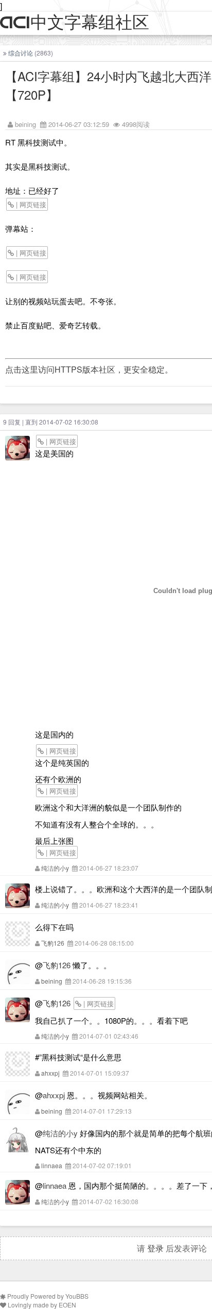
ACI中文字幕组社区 (74, 23)
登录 (155, 1248)
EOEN (67, 1304)
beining (25, 124)
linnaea (51, 1165)
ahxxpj (50, 1072)
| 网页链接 (30, 204)
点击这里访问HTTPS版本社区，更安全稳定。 (89, 369)
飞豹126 (52, 942)
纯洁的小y (55, 867)
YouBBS (77, 1296)
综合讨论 (20, 52)
